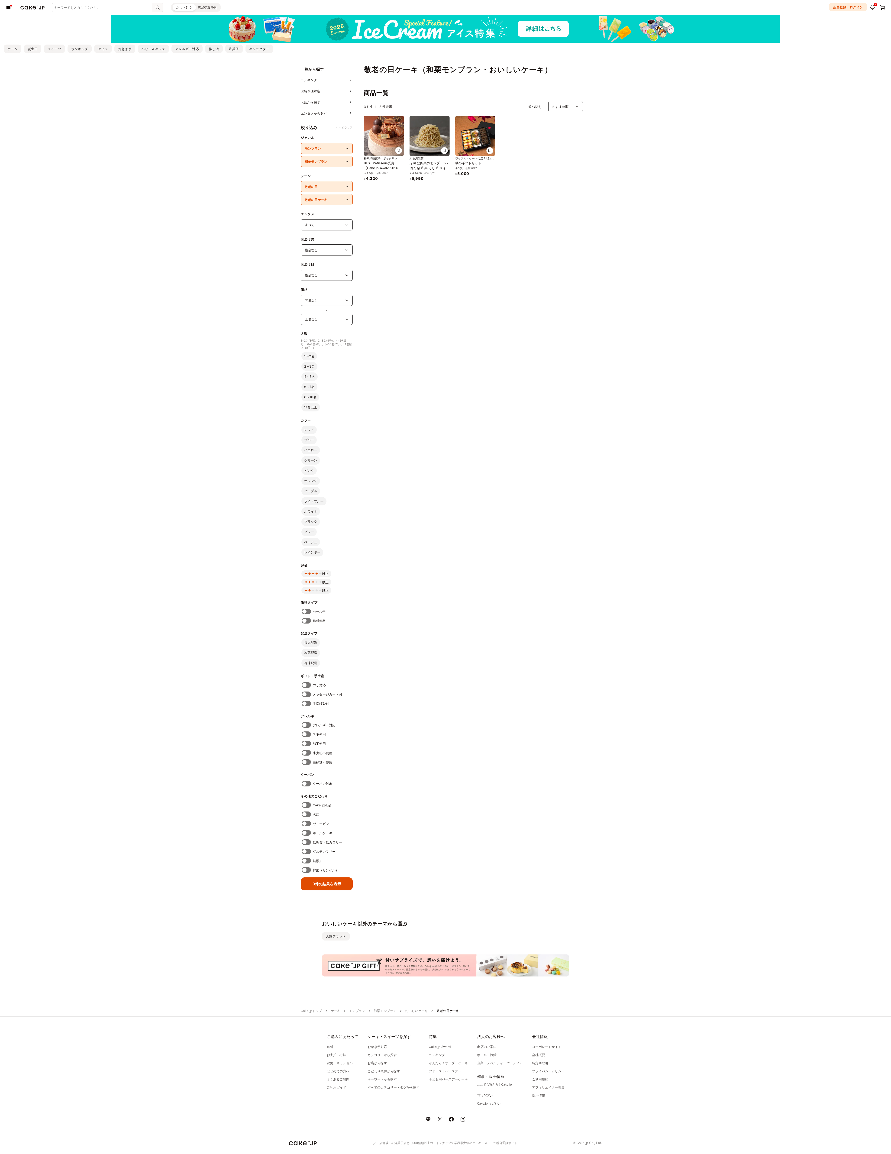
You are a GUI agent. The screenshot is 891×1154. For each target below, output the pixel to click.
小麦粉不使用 (322, 753)
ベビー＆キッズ (153, 49)
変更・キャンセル (340, 1063)
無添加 (318, 861)
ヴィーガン (321, 824)
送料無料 (319, 621)
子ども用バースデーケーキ (448, 1079)
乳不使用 (319, 734)
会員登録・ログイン (848, 7)
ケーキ (335, 1011)
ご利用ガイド (336, 1087)
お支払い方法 (336, 1055)
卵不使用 (319, 744)
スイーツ (54, 49)
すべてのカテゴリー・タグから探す (394, 1087)
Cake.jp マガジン (489, 1103)
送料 (330, 1047)
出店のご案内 (487, 1047)
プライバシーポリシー (548, 1071)
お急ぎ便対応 (377, 1047)
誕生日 (33, 49)
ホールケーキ (322, 833)
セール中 (319, 611)
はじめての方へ (338, 1071)
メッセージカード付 (327, 694)
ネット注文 (184, 8)
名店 (316, 814)
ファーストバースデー (445, 1071)
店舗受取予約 (207, 8)
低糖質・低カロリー (327, 842)
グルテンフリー (324, 851)
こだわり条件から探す (384, 1071)
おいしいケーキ (416, 1011)
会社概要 (538, 1055)
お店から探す (377, 1063)
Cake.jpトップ (311, 1011)
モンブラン (357, 1011)
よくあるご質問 (338, 1079)
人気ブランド (336, 936)
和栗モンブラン (385, 1011)
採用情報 (538, 1095)
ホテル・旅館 (487, 1055)
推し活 (214, 49)
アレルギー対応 (187, 49)
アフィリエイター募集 (548, 1087)
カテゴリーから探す (382, 1055)
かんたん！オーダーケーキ (448, 1063)
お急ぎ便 (125, 49)
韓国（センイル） (326, 870)
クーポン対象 (322, 783)
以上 (325, 574)
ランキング (79, 49)
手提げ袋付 (321, 703)
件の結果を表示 (327, 884)
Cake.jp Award (440, 1047)
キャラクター (259, 49)
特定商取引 (540, 1063)
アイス (103, 49)
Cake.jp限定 (322, 805)
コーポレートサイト (546, 1047)
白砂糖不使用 (322, 762)
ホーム (12, 49)
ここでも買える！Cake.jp (494, 1084)
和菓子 (234, 49)
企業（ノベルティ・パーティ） (500, 1063)
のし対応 (319, 685)
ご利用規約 (540, 1079)
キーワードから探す (382, 1079)
